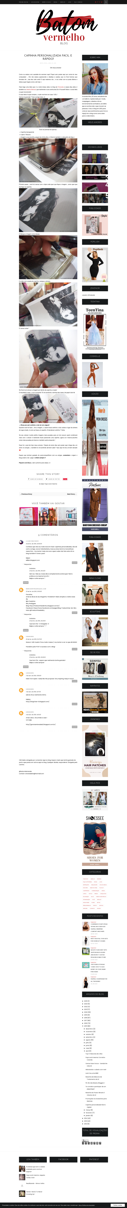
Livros (84, 893)
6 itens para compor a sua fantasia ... (21, 523)
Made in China (93, 887)
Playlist (101, 887)
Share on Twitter (54, 479)
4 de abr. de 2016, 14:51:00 (33, 715)
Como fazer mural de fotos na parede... (40, 523)
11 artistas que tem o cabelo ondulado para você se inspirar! (93, 170)
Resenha (99, 879)
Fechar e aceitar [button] (118, 1205)
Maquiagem (94, 884)
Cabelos (62, 2)
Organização (86, 899)
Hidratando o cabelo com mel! (96, 1070)
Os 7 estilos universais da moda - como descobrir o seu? (94, 198)
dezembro (89, 1029)
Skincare (85, 908)
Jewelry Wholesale (88, 295)
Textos (90, 893)
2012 (85, 1124)
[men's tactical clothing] (95, 713)
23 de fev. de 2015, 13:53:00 (34, 591)
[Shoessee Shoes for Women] (95, 865)
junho (87, 1045)
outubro (88, 1034)
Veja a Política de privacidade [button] (87, 1205)
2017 (85, 1020)
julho (87, 1043)
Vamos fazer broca (101, 896)
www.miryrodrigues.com (36, 589)
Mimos (96, 893)
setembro (89, 1037)
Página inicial (23, 2)
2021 (85, 1009)
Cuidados (92, 908)
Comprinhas (86, 890)
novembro (89, 1032)
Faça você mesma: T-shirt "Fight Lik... (60, 523)
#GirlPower (86, 902)
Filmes (93, 902)
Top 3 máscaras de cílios (94, 1054)
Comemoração (95, 890)
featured (85, 887)
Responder (74, 562)
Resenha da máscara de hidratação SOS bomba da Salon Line (95, 187)
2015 (85, 1026)
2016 (85, 1023)
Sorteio (101, 905)
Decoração (86, 896)
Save (66, 479)
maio (87, 1048)
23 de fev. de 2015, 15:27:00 (34, 639)
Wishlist (99, 899)
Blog (92, 896)
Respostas (27, 564)
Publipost (85, 879)
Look (69, 2)
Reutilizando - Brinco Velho (35, 1183)
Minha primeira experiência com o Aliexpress (91, 158)
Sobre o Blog (46, 2)
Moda (55, 2)
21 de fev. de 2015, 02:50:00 (34, 544)
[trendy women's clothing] (95, 605)
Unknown (30, 636)
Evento (95, 905)
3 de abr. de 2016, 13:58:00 (33, 675)
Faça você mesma (50, 484)
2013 (85, 1121)
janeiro (88, 1116)
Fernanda (61, 87)
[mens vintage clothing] (95, 679)
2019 (85, 1015)
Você (93, 899)
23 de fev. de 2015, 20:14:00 (37, 571)
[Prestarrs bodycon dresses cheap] (95, 531)
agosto (88, 1040)
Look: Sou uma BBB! (92, 1073)
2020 (85, 1012)
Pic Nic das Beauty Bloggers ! (95, 1083)
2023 (85, 1004)
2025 (85, 1001)
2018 (85, 1018)
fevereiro (89, 1113)
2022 (85, 1007)
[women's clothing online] (95, 810)
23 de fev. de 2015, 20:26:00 (37, 657)
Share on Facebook (36, 479)
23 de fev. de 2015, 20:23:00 (37, 621)
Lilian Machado (32, 541)
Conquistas (103, 893)
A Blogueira (35, 2)
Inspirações (86, 884)
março (88, 1110)
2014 (85, 1118)
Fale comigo (78, 2)
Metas (98, 902)
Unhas (103, 890)
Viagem (99, 908)
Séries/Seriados (87, 905)
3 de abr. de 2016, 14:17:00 (33, 692)
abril (87, 1051)
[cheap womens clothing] (95, 235)
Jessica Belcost (31, 89)
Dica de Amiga (103, 884)
